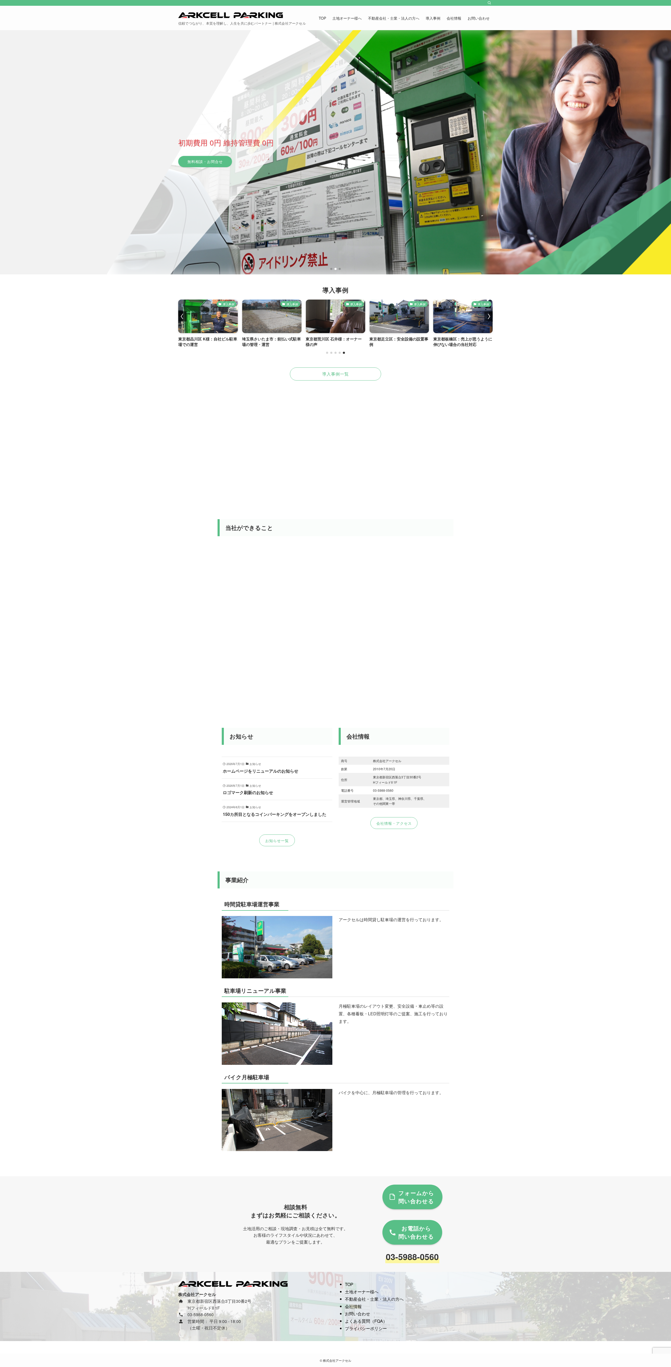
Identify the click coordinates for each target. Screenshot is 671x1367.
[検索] (489, 3)
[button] (331, 269)
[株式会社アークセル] (230, 15)
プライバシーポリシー (366, 1328)
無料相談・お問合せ (205, 161)
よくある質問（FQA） (366, 1321)
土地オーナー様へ (361, 1292)
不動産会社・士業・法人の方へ (374, 1299)
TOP (349, 1284)
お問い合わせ (357, 1314)
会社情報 (353, 1306)
